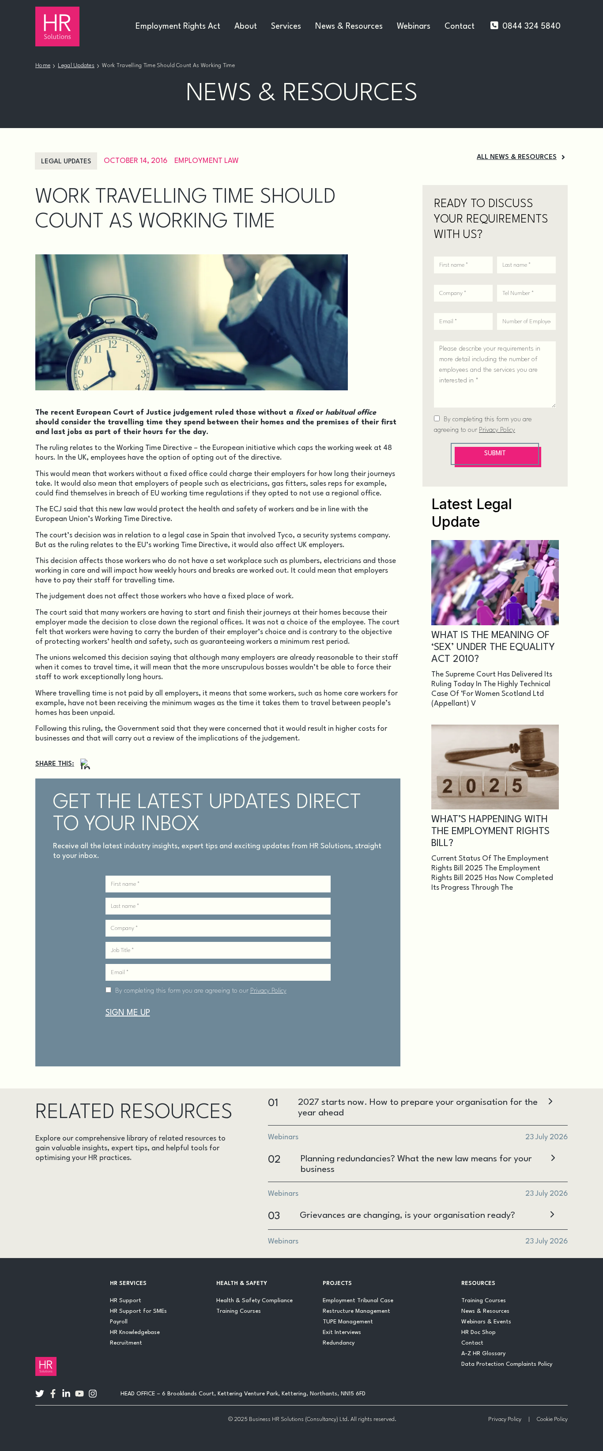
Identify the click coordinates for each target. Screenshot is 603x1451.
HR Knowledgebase (135, 1332)
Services (286, 26)
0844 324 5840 (531, 26)
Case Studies (106, 1182)
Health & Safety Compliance (254, 1301)
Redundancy (338, 1343)
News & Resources (349, 26)
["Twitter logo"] (39, 1393)
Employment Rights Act (178, 26)
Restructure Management (356, 1311)
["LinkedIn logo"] (66, 1393)
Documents (168, 1182)
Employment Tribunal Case (358, 1301)
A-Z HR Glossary (483, 1354)
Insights (101, 1203)
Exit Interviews (342, 1332)
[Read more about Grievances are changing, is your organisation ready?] (552, 1215)
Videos (131, 1224)
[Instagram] (86, 764)
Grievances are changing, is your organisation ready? (407, 1215)
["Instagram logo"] (92, 1393)
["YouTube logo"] (79, 1393)
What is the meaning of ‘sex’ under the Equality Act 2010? (493, 647)
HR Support (125, 1301)
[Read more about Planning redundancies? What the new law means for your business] (552, 1159)
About (245, 26)
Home (42, 65)
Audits (52, 1182)
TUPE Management (348, 1322)
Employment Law (206, 161)
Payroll (119, 1322)
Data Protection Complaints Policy (506, 1364)
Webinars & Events (486, 1322)
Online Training (70, 1224)
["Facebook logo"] (53, 1393)
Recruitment (126, 1343)
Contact (460, 26)
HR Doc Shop (478, 1332)
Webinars (413, 26)
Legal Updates (76, 65)
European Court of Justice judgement (144, 412)
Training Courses (238, 1311)
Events (54, 1203)
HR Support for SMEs (138, 1311)
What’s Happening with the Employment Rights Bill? (490, 831)
